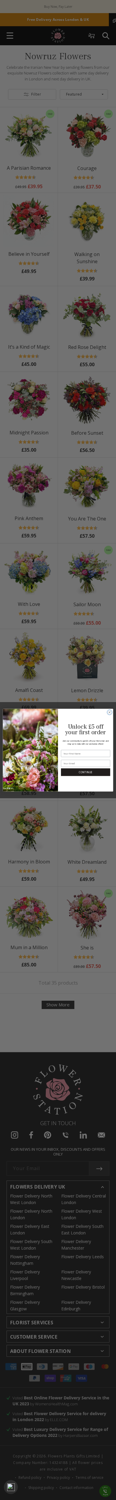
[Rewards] (11, 1487)
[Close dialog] (109, 712)
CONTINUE (85, 772)
